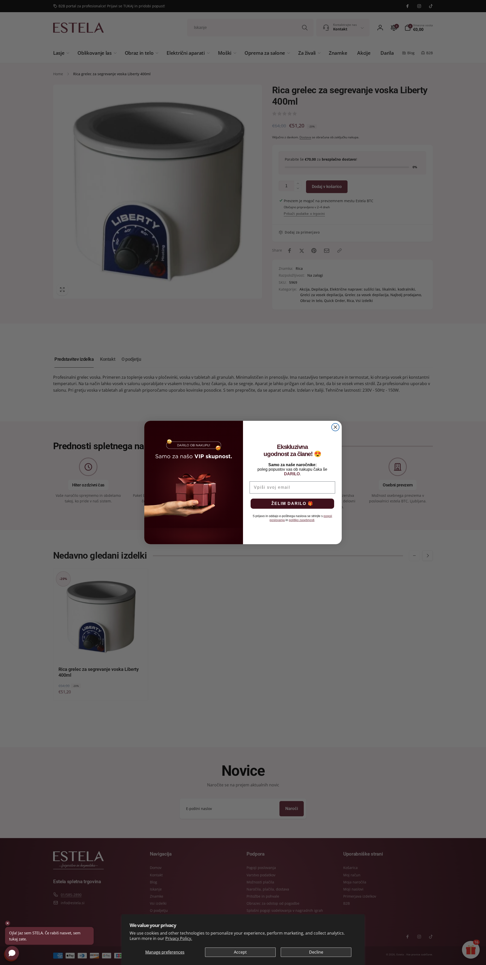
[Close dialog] (335, 427)
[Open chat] (12, 953)
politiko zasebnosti (301, 520)
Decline (316, 952)
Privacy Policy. (178, 938)
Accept (240, 952)
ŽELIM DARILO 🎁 (292, 503)
